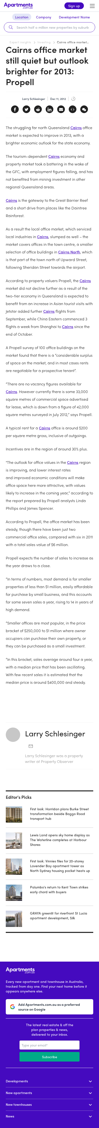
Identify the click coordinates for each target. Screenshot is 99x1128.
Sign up (74, 5)
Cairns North (69, 252)
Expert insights (20, 42)
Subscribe (49, 1056)
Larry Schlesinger (55, 733)
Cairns (76, 127)
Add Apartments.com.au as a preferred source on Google (49, 1007)
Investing (43, 42)
